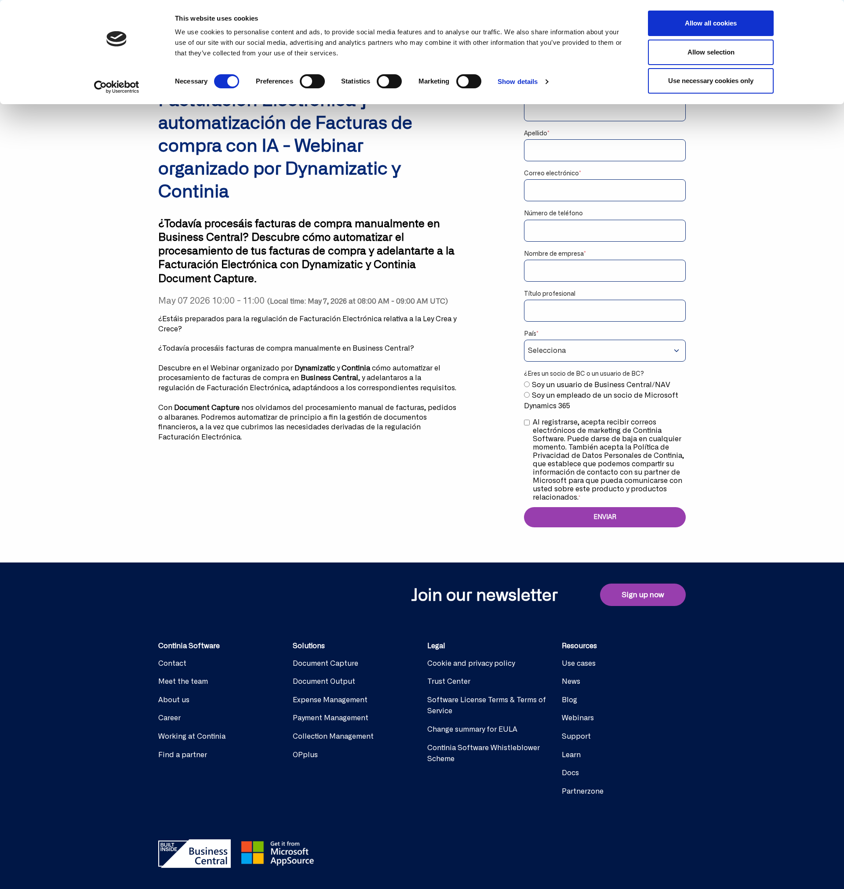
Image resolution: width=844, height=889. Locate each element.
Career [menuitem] (169, 718)
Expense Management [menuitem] (330, 700)
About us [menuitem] (173, 700)
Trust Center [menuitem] (448, 681)
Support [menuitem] (576, 736)
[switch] (312, 81)
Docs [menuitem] (570, 773)
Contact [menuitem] (172, 663)
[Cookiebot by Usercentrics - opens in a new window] (116, 87)
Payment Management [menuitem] (330, 718)
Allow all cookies (711, 23)
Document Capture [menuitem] (325, 663)
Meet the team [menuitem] (183, 681)
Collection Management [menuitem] (333, 736)
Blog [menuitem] (569, 700)
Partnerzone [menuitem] (583, 791)
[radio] (605, 385)
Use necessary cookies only (710, 80)
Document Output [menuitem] (324, 681)
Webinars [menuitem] (578, 718)
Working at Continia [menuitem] (192, 736)
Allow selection (711, 52)
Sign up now (643, 595)
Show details (518, 81)
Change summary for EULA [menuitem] (472, 729)
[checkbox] (605, 395)
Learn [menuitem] (571, 754)
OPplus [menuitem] (305, 754)
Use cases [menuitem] (579, 663)
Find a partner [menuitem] (182, 754)
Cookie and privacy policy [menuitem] (471, 663)
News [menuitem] (571, 681)
